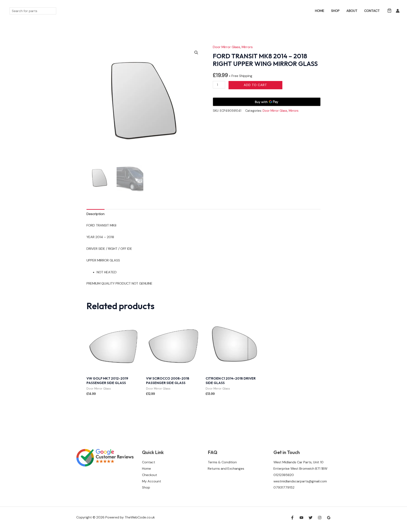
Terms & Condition (222, 462)
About (351, 10)
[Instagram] (320, 518)
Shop (335, 10)
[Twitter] (310, 518)
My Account (151, 481)
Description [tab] (95, 214)
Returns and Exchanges (226, 468)
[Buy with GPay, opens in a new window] (267, 102)
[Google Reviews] (329, 518)
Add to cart (255, 85)
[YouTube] (301, 518)
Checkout (149, 475)
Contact (372, 10)
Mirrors (247, 47)
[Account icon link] (398, 11)
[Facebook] (292, 518)
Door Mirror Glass (226, 47)
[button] (305, 11)
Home (319, 10)
